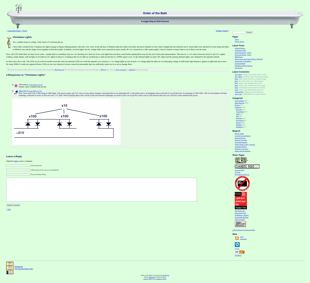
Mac (237, 116)
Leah (236, 90)
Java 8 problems (240, 63)
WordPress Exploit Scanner (243, 66)
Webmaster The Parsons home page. (23, 268)
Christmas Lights (240, 50)
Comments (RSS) (160, 279)
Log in (237, 249)
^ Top (8, 209)
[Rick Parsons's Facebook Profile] (243, 230)
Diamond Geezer (240, 138)
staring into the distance (243, 151)
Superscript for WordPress (243, 61)
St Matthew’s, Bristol (241, 215)
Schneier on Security (241, 149)
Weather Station (222, 31)
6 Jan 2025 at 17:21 (35, 91)
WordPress (239, 127)
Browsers (239, 109)
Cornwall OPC (239, 170)
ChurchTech (240, 112)
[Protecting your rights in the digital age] (241, 209)
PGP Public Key (240, 211)
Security (238, 123)
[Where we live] (247, 168)
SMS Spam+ (239, 57)
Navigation (239, 120)
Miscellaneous (59, 70)
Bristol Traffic (239, 134)
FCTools (237, 172)
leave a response (121, 70)
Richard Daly (239, 92)
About (237, 39)
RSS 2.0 (103, 70)
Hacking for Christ (241, 140)
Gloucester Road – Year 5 (243, 55)
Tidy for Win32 (240, 220)
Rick (20, 91)
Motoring (239, 118)
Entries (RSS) (147, 279)
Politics (237, 105)
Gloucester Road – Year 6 (17, 31)
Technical (238, 107)
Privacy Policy (239, 42)
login (16, 161)
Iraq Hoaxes (239, 68)
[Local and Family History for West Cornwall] (240, 226)
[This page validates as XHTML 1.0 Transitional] (240, 253)
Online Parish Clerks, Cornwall (245, 144)
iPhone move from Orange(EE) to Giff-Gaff (249, 59)
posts (241, 237)
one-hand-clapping (241, 142)
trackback (132, 70)
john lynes (238, 94)
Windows (239, 125)
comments (243, 239)
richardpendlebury (241, 147)
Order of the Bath (155, 13)
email (238, 114)
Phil (236, 83)
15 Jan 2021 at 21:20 (35, 85)
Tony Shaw (238, 74)
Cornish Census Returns (243, 136)
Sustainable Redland (241, 217)
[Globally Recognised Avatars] (237, 246)
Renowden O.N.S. (240, 213)
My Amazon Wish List (242, 174)
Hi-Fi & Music (239, 101)
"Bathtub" (152, 277)
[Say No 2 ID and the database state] (242, 190)
